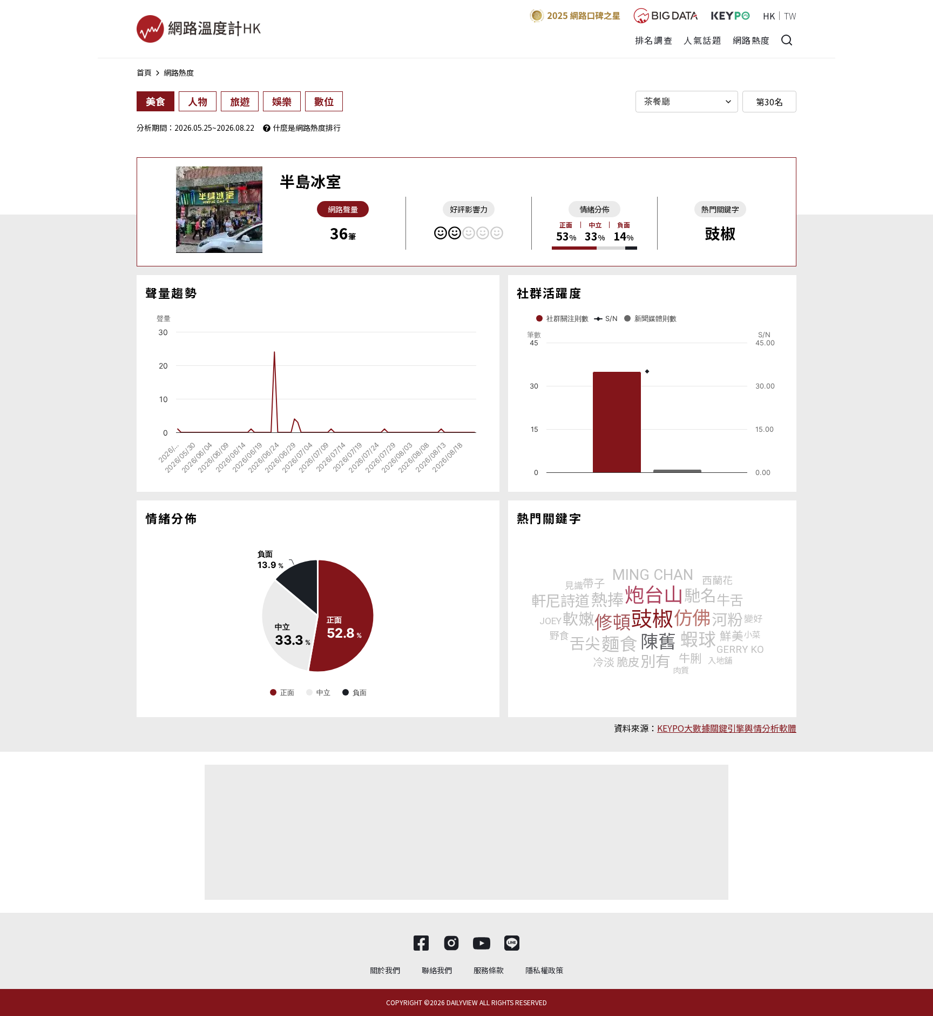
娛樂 (282, 101)
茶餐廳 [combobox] (657, 101)
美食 (155, 101)
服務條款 (489, 970)
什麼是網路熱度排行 (307, 127)
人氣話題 (702, 40)
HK (769, 15)
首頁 (144, 72)
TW (790, 15)
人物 (197, 101)
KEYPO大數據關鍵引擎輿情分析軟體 (726, 727)
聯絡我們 (437, 970)
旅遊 (239, 101)
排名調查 (654, 40)
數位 (324, 101)
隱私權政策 (544, 970)
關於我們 (385, 970)
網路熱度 (751, 40)
